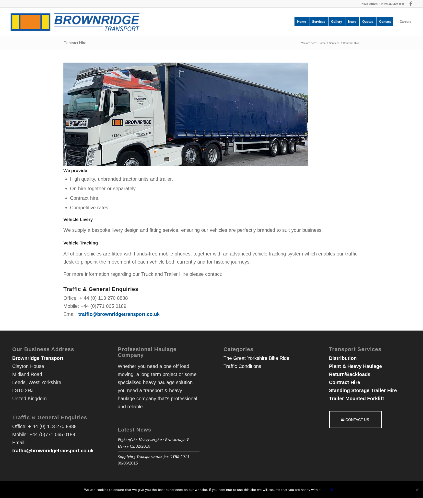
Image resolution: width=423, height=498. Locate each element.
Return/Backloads (349, 374)
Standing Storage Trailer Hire (363, 390)
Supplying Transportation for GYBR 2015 (153, 456)
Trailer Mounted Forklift (356, 398)
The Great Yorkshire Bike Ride (256, 358)
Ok (331, 490)
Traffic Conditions (242, 366)
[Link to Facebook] (410, 3)
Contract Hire (74, 43)
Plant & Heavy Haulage (355, 366)
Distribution (343, 358)
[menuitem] (301, 22)
